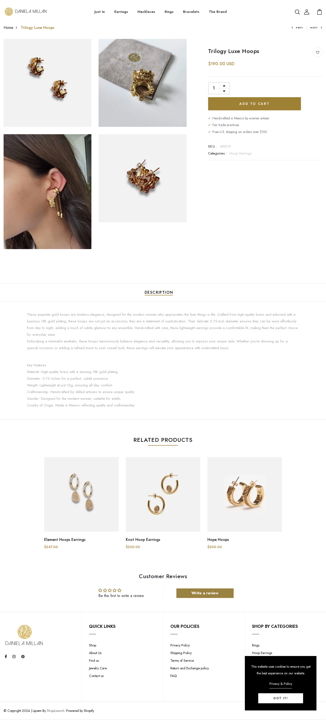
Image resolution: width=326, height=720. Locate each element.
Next (314, 27)
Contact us (96, 675)
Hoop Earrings (240, 153)
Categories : (217, 153)
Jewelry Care (98, 668)
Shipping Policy (181, 653)
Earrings (121, 11)
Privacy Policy (180, 645)
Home (8, 27)
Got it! (280, 698)
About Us (95, 653)
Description (159, 292)
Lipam (37, 710)
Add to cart (254, 103)
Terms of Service (182, 660)
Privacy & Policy (280, 683)
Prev (299, 27)
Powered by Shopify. (80, 710)
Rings (169, 11)
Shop (92, 645)
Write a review (204, 593)
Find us (94, 660)
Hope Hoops (218, 539)
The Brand (218, 11)
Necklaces (146, 11)
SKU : (212, 146)
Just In (100, 11)
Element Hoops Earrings (64, 539)
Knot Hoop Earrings (143, 539)
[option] (81, 507)
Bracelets (191, 11)
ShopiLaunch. (56, 710)
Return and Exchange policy (189, 668)
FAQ (173, 675)
